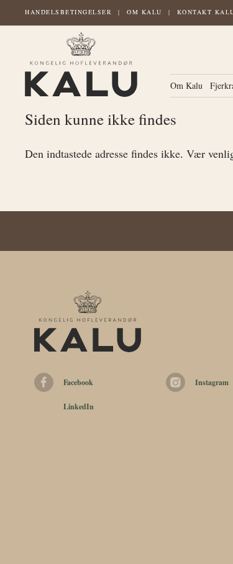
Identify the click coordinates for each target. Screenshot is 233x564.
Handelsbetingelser (68, 11)
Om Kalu (144, 11)
